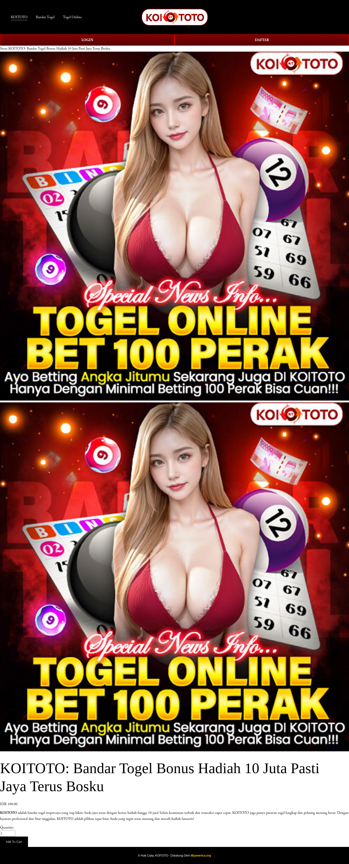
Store (3, 48)
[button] (14, 842)
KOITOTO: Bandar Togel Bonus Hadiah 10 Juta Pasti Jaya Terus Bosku (59, 48)
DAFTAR (262, 40)
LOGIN (87, 40)
